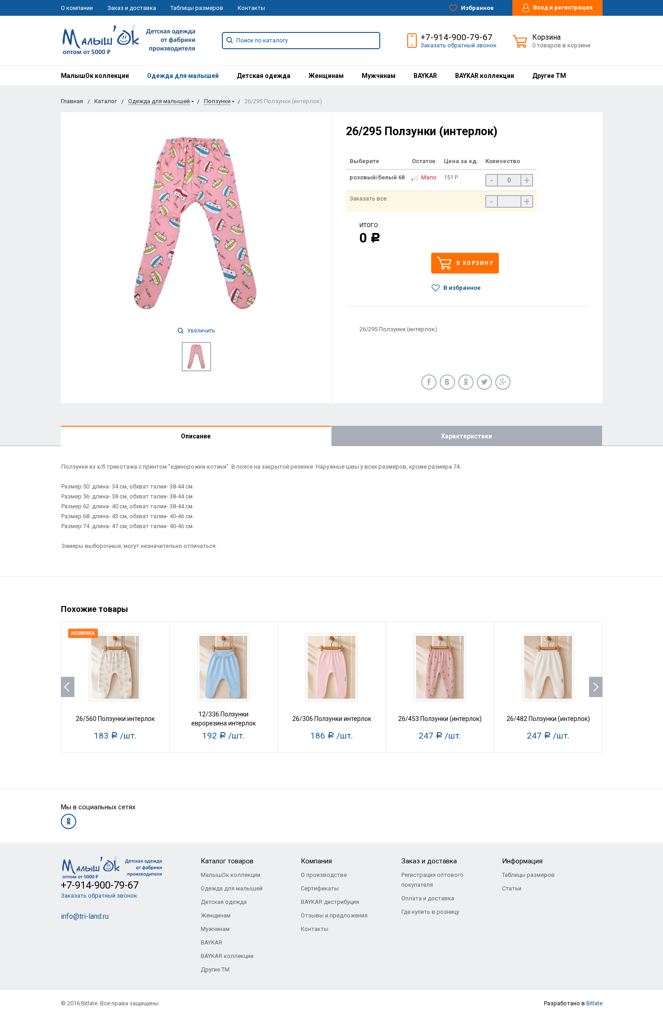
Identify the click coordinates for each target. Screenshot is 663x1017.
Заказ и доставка (131, 8)
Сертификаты (320, 888)
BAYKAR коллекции (484, 75)
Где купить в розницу (430, 911)
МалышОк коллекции (95, 75)
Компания (316, 861)
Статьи (511, 888)
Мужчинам (379, 75)
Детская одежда (263, 75)
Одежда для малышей (183, 75)
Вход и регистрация (562, 7)
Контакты (251, 8)
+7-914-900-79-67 (456, 37)
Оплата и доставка (427, 898)
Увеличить (200, 331)
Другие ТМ (549, 75)
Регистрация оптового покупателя (432, 879)
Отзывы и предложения (334, 915)
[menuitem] (95, 76)
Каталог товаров (227, 861)
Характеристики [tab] (466, 436)
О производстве (324, 874)
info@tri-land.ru (85, 916)
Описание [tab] (196, 436)
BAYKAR (425, 75)
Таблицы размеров (196, 8)
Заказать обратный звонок (458, 45)
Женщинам (326, 75)
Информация (522, 861)
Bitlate (594, 1003)
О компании (77, 8)
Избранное (477, 8)
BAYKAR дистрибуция (330, 901)
